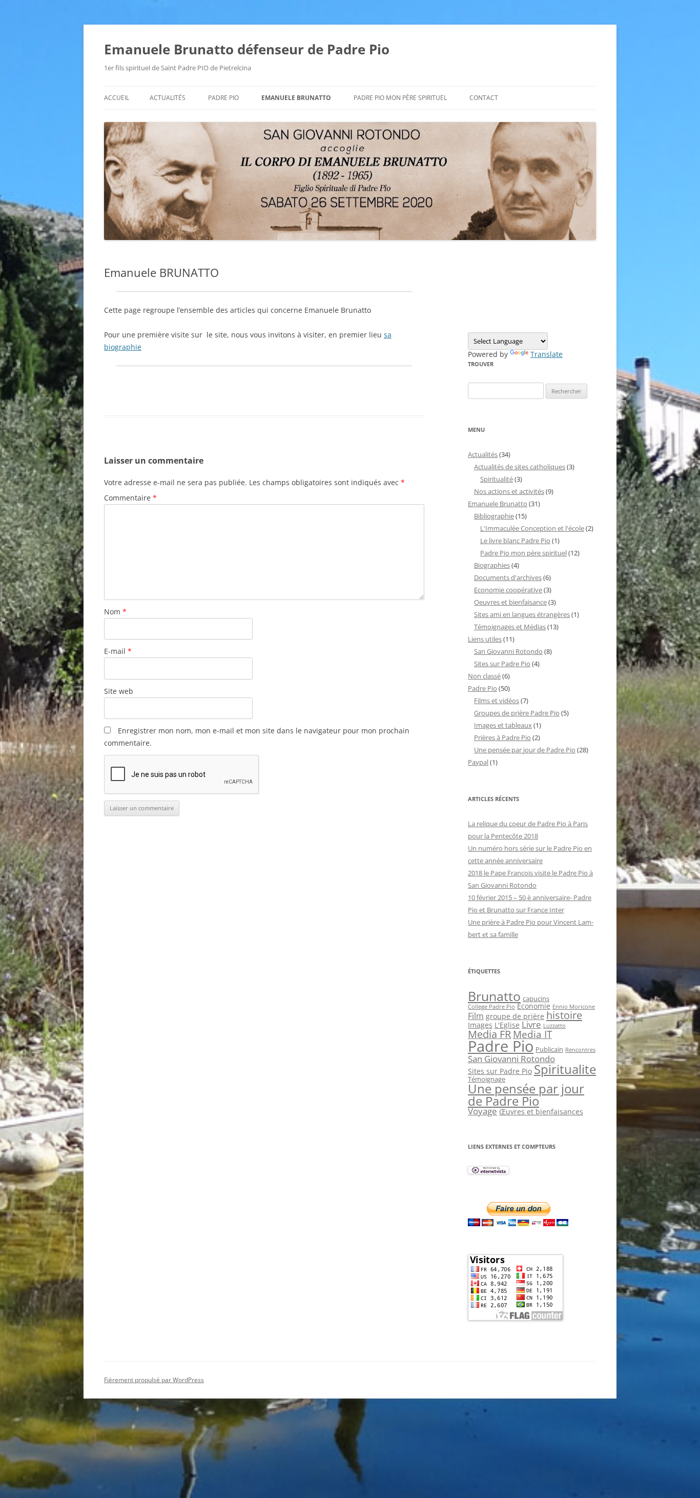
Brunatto (494, 996)
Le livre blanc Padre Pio (515, 540)
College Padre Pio (491, 1006)
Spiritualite (565, 1069)
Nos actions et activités (509, 491)
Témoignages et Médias (510, 626)
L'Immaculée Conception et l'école (532, 528)
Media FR (489, 1034)
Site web (118, 691)
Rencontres (580, 1049)
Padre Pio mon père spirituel (400, 97)
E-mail (118, 651)
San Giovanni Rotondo (508, 651)
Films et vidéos (496, 700)
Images (480, 1025)
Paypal (478, 762)
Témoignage (486, 1079)
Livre (531, 1024)
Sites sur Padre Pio (502, 663)
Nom (115, 611)
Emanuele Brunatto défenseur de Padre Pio (246, 49)
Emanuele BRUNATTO (296, 97)
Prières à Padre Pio (502, 737)
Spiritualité (496, 479)
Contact (483, 97)
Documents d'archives (508, 577)
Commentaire (130, 498)
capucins (536, 998)
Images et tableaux (503, 725)
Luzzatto (554, 1025)
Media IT (532, 1034)
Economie (533, 1006)
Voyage (482, 1111)
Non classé (484, 676)
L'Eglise (507, 1025)
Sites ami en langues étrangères (522, 614)
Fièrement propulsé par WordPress (154, 1379)
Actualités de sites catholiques (519, 466)
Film (476, 1016)
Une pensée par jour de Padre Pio (524, 749)
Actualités (168, 97)
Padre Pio (223, 97)
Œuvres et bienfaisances (541, 1111)
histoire (564, 1015)
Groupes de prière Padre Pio (517, 712)
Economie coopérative (508, 589)
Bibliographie (494, 516)
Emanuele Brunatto (497, 503)
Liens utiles (485, 639)
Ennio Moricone (573, 1006)
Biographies (492, 565)
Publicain (549, 1049)
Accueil (116, 97)
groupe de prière (515, 1016)
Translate (546, 354)
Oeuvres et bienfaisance (510, 602)
